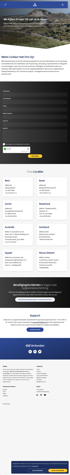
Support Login (35, 330)
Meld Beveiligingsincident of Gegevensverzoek (35, 299)
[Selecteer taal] (63, 4)
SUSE (4, 392)
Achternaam (7, 98)
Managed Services (41, 382)
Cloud (38, 369)
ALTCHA (27, 151)
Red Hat (5, 389)
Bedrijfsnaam (7, 113)
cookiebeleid (35, 466)
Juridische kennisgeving (43, 392)
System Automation (42, 373)
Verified (9, 149)
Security (39, 371)
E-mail (5, 106)
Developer (39, 380)
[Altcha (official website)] (28, 149)
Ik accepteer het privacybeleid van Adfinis (18, 144)
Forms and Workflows (42, 375)
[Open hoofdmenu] (14, 4)
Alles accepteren (58, 470)
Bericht (5, 128)
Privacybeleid (40, 389)
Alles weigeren (37, 470)
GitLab (4, 394)
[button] (6, 5)
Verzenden (35, 156)
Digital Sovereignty (41, 378)
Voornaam (6, 91)
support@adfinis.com (40, 322)
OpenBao (5, 396)
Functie (5, 121)
